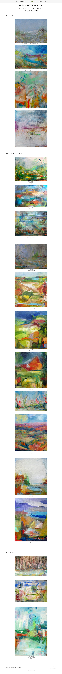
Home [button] (27, 670)
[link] (31, 5)
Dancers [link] (36, 1)
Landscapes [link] (31, 1)
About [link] (45, 1)
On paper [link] (41, 1)
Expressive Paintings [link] (23, 1)
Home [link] (17, 1)
